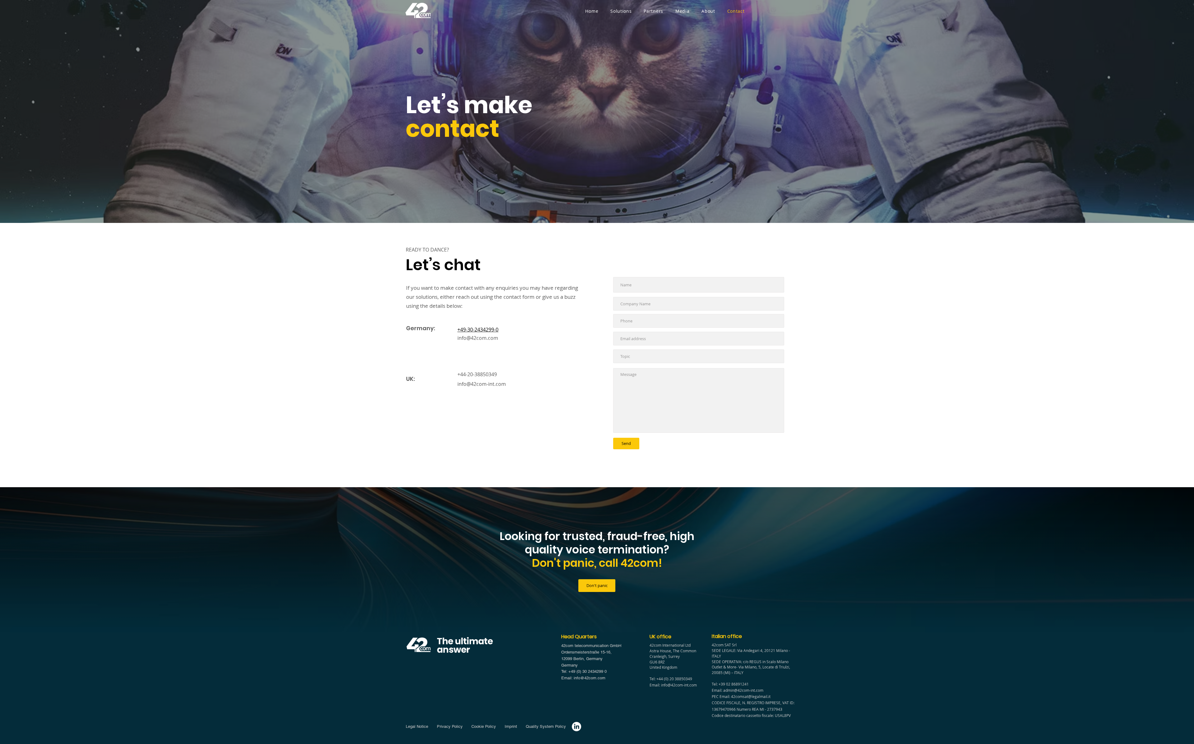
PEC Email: (721, 696)
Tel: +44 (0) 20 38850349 (671, 678)
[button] (621, 11)
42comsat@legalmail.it (751, 696)
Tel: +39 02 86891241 (730, 684)
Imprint (512, 726)
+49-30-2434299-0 (477, 329)
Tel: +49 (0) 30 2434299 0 (584, 671)
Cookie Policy (483, 726)
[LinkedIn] (576, 726)
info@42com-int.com (481, 384)
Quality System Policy (546, 726)
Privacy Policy (449, 726)
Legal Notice (417, 726)
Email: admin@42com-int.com (737, 690)
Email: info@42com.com (583, 678)
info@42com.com (477, 338)
